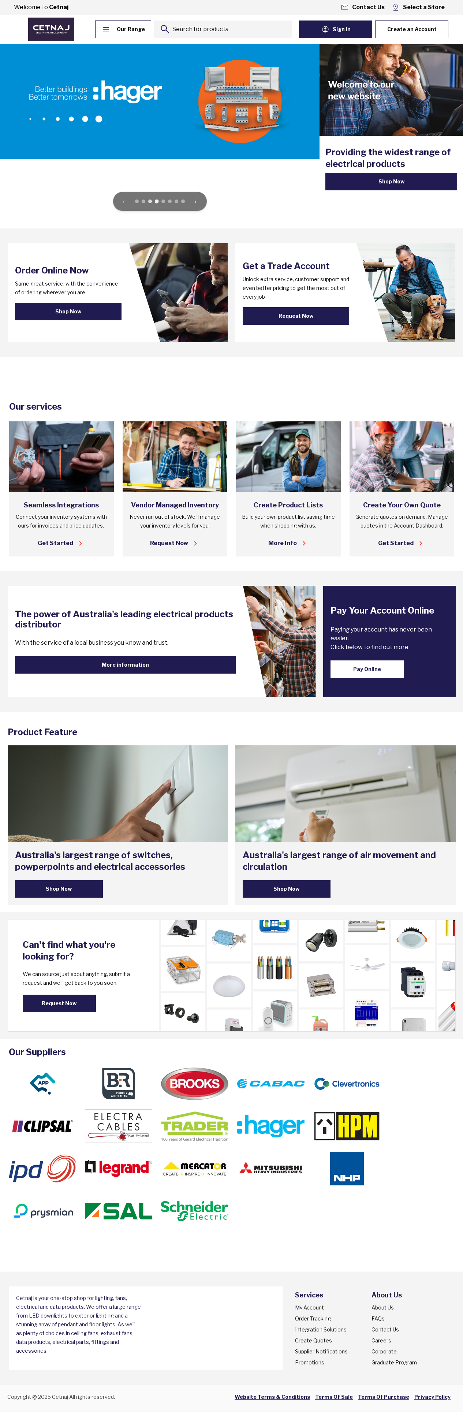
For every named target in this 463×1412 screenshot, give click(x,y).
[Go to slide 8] (183, 201)
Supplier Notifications (321, 1351)
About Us (382, 1307)
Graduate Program (394, 1362)
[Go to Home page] (51, 29)
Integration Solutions (321, 1329)
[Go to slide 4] (156, 202)
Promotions (309, 1362)
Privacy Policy (432, 1397)
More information (125, 665)
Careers (381, 1340)
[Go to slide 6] (170, 201)
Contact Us (385, 1329)
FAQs (378, 1318)
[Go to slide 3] (150, 201)
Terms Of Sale (334, 1397)
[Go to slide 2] (143, 201)
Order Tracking (313, 1318)
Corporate (384, 1351)
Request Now (296, 316)
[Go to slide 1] (137, 201)
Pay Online (367, 669)
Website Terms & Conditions (272, 1397)
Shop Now (391, 181)
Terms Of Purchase (383, 1397)
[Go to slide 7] (176, 201)
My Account (309, 1307)
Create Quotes (313, 1340)
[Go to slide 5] (163, 201)
